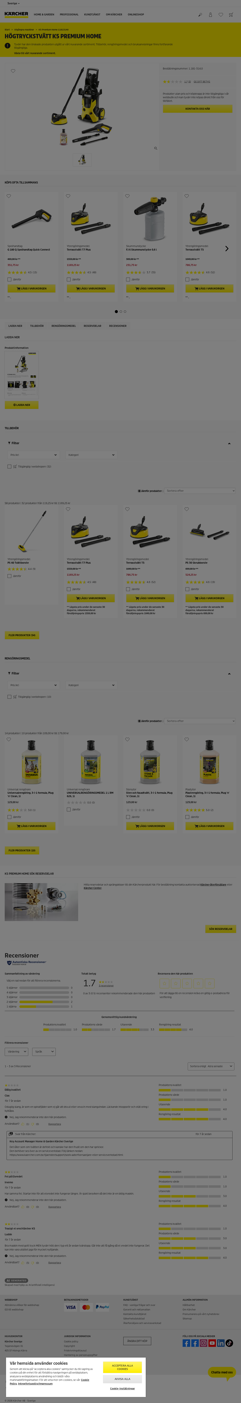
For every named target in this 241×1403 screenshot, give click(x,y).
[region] (76, 1377)
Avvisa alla (122, 1379)
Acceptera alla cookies (122, 1367)
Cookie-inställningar (122, 1388)
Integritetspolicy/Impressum (35, 1383)
